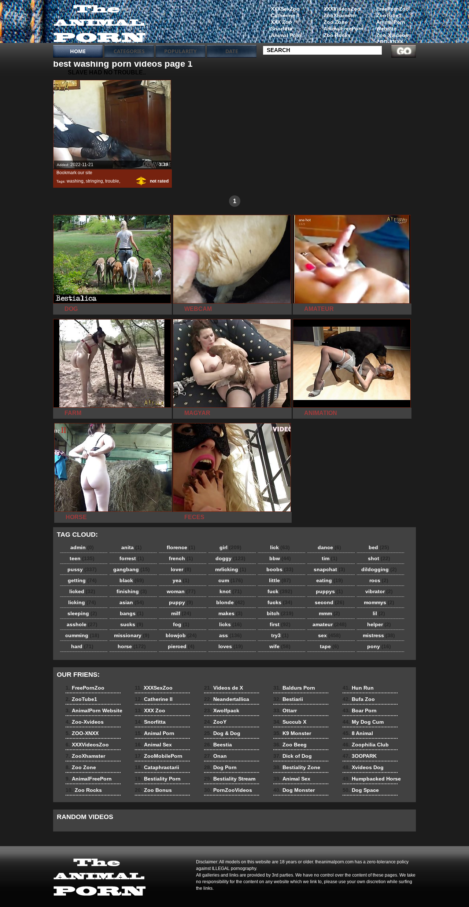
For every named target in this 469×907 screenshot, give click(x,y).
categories (129, 51)
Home (78, 51)
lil (379, 613)
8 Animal (358, 733)
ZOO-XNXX (389, 42)
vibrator (379, 591)
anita (131, 547)
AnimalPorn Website (390, 25)
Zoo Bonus (153, 790)
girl (230, 547)
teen (82, 558)
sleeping (82, 613)
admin (82, 547)
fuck (279, 591)
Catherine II (285, 15)
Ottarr (285, 710)
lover (181, 569)
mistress (379, 635)
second (329, 602)
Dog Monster (294, 790)
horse (132, 646)
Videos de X (223, 688)
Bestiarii (288, 699)
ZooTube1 (389, 15)
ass (230, 635)
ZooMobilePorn (158, 756)
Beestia (218, 745)
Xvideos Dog (363, 767)
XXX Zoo (281, 22)
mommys (379, 602)
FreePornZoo (392, 9)
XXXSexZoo (285, 9)
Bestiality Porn (158, 779)
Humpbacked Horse (372, 779)
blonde (230, 602)
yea (181, 580)
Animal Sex (153, 745)
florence (181, 547)
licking (82, 602)
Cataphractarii (157, 767)
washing (75, 181)
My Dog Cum (363, 722)
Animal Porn (286, 35)
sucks (131, 624)
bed (379, 547)
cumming (82, 635)
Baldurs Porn (294, 688)
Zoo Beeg (290, 745)
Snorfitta (281, 29)
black (131, 580)
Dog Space (361, 790)
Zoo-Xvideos (392, 35)
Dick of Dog (292, 756)
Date (231, 51)
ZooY (215, 722)
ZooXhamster (340, 15)
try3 (280, 635)
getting (82, 580)
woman (181, 591)
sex (329, 635)
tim (329, 558)
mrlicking (230, 569)
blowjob (181, 635)
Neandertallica (226, 699)
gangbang (131, 569)
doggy (230, 558)
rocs (378, 580)
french (181, 558)
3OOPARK (360, 756)
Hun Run (358, 688)
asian (131, 602)
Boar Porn (360, 710)
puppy (181, 602)
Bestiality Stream (229, 779)
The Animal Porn (99, 23)
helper (379, 624)
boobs (279, 569)
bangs (132, 613)
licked (82, 591)
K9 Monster (292, 733)
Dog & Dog (222, 733)
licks (230, 624)
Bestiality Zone (296, 767)
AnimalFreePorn (343, 29)
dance (329, 547)
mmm (329, 613)
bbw (280, 558)
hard (82, 646)
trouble (112, 181)
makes (230, 613)
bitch (280, 613)
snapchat (329, 569)
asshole (82, 624)
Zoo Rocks (337, 35)
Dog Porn (220, 767)
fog (181, 624)
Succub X (289, 722)
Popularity (180, 51)
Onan (215, 756)
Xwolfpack (221, 710)
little (280, 580)
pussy (82, 569)
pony (379, 646)
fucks (279, 602)
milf (181, 613)
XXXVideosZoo (342, 9)
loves (230, 646)
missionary (131, 635)
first (280, 624)
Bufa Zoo (359, 699)
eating (329, 580)
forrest (131, 558)
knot (230, 591)
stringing (94, 181)
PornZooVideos (228, 790)
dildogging (379, 569)
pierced (181, 646)
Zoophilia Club (366, 745)
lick (280, 547)
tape (329, 646)
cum (230, 580)
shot (379, 558)
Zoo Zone (336, 22)
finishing (132, 591)
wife (280, 646)
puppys (329, 591)
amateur (330, 624)
